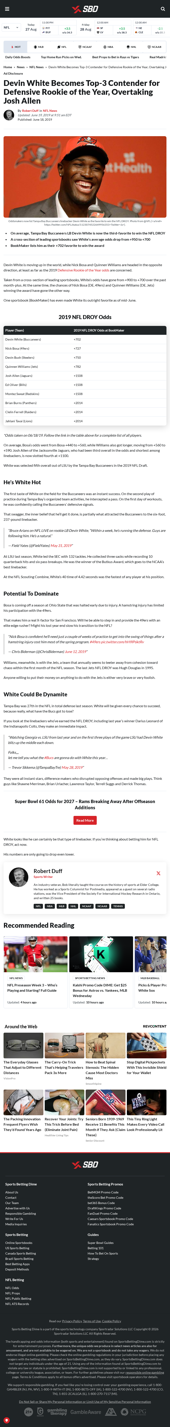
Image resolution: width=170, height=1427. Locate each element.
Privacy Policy (72, 1321)
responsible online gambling (145, 1372)
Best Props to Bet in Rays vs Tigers (115, 57)
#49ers (95, 642)
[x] (158, 873)
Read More (85, 820)
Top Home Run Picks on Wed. (61, 57)
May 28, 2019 (72, 767)
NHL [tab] (133, 46)
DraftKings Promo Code (104, 1208)
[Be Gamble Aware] (86, 1412)
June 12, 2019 (75, 651)
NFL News (36, 67)
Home (8, 67)
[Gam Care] (40, 1412)
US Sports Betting (17, 1248)
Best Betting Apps (17, 1264)
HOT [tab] (16, 49)
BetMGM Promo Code (103, 1192)
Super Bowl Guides (101, 1243)
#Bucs (48, 757)
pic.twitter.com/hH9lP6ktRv (122, 642)
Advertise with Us (17, 1208)
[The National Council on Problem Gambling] (133, 1412)
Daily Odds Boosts (17, 57)
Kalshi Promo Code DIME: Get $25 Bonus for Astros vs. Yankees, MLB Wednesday (100, 990)
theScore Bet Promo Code (105, 1197)
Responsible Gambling (20, 1213)
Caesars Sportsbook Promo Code (110, 1219)
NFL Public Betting (18, 1298)
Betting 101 (96, 1248)
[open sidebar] (7, 8)
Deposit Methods (17, 1269)
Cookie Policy (111, 1321)
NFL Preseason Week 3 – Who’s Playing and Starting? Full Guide (32, 987)
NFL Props (12, 1293)
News (21, 67)
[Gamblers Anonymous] (111, 1412)
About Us (11, 1192)
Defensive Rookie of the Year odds (83, 270)
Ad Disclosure (13, 73)
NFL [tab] (64, 46)
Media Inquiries (16, 1224)
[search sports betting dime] (162, 8)
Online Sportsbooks (18, 1243)
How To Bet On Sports (103, 1253)
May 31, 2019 (60, 545)
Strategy (93, 1258)
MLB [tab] (41, 46)
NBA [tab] (110, 46)
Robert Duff (30, 110)
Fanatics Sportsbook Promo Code (111, 1224)
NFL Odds (12, 1288)
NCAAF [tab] (87, 46)
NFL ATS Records (17, 1304)
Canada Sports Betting (20, 1253)
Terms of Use (92, 1321)
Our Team (12, 1203)
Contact (10, 1197)
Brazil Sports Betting (19, 1258)
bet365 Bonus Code (101, 1203)
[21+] (28, 1412)
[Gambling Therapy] (57, 1412)
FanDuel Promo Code (103, 1213)
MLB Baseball (150, 978)
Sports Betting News (90, 978)
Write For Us (14, 1219)
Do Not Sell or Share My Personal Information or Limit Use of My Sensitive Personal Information (85, 1402)
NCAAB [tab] (156, 46)
